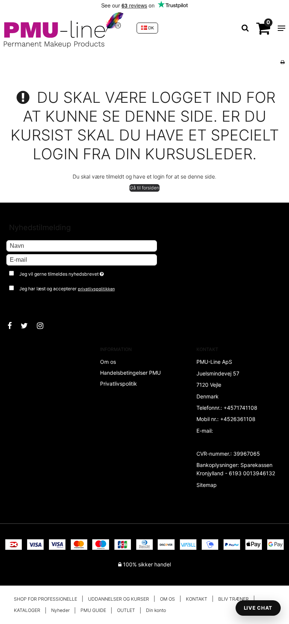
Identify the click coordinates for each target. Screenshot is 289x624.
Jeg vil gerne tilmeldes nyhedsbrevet (80, 272)
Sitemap (206, 485)
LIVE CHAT (258, 608)
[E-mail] (81, 259)
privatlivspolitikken (96, 289)
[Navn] (81, 245)
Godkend (25, 304)
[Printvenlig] (282, 62)
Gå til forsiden (144, 188)
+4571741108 (240, 407)
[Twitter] (28, 325)
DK (150, 28)
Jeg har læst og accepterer (67, 288)
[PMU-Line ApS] (66, 28)
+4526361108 (238, 419)
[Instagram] (44, 325)
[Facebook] (13, 325)
